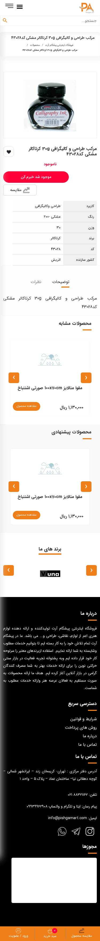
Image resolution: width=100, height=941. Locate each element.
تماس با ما (87, 744)
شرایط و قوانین (83, 719)
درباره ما (90, 736)
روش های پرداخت (81, 727)
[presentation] (86, 377)
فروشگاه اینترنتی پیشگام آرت (59, 45)
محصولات (35, 45)
